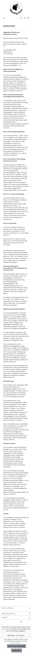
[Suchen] (20, 17)
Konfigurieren (16, 650)
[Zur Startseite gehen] (16, 8)
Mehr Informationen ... (16, 642)
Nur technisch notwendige (16, 646)
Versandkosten (6, 629)
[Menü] (4, 17)
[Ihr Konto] (24, 17)
